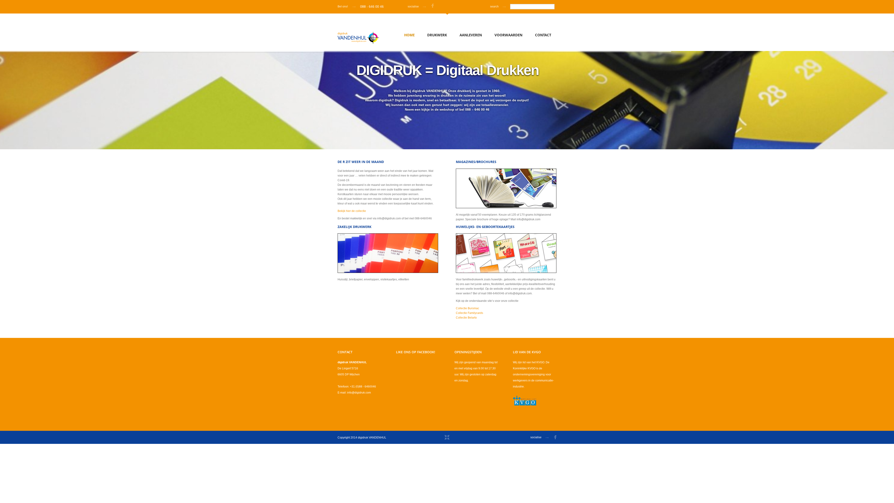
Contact (543, 35)
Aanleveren (471, 35)
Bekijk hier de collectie (352, 211)
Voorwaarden (508, 35)
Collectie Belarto (466, 317)
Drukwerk (437, 35)
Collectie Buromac (467, 308)
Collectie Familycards (469, 313)
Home (409, 35)
